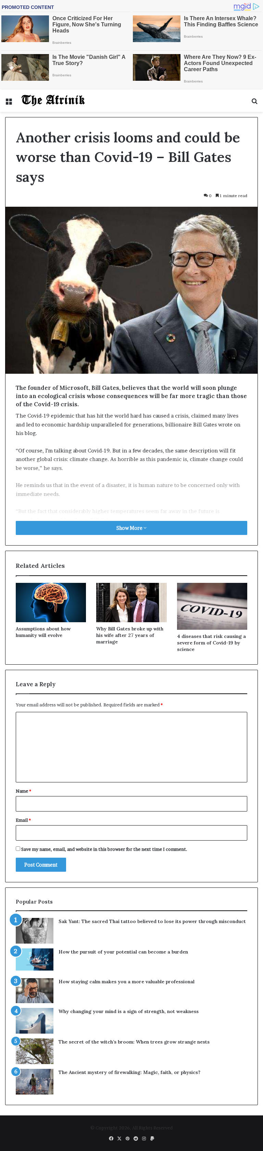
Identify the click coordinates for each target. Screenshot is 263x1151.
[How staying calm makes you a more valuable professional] (34, 990)
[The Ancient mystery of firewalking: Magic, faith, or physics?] (34, 1082)
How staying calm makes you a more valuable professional (127, 982)
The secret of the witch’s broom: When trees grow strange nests (134, 1042)
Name (23, 791)
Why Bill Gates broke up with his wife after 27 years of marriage (129, 635)
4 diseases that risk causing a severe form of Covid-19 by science (211, 642)
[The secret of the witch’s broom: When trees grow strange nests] (34, 1051)
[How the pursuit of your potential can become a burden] (34, 960)
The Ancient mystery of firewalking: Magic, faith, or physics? (129, 1072)
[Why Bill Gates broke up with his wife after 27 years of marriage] (131, 603)
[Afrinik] (53, 100)
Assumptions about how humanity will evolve (43, 632)
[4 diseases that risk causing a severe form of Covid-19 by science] (212, 606)
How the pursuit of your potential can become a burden (123, 952)
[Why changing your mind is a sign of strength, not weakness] (34, 1021)
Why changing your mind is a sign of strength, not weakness (129, 1011)
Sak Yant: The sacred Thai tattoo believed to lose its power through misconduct (152, 921)
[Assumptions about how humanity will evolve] (51, 603)
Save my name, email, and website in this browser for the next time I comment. (104, 849)
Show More (129, 528)
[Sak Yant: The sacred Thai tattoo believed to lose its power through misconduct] (34, 931)
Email (23, 820)
